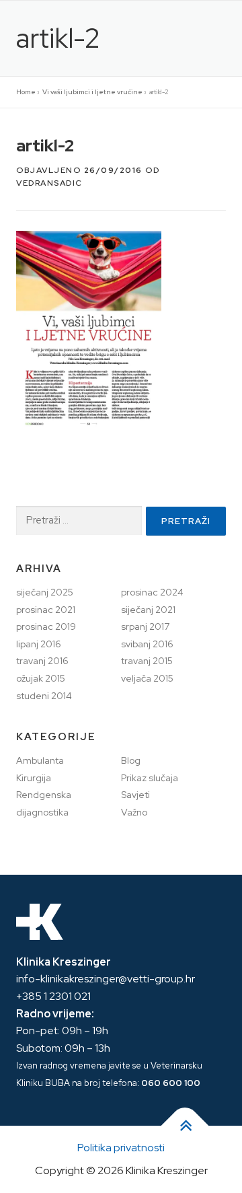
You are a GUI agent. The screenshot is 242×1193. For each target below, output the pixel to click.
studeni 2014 (44, 696)
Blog (130, 760)
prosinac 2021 (45, 610)
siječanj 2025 (44, 592)
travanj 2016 (42, 661)
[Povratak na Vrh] (185, 1126)
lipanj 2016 (38, 644)
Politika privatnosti (121, 1148)
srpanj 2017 (145, 626)
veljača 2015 (147, 678)
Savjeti (135, 795)
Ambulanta (40, 760)
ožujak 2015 (40, 678)
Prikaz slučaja (149, 778)
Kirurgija (33, 778)
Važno (134, 812)
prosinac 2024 (152, 592)
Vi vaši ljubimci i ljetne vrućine (92, 91)
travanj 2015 (147, 661)
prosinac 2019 (46, 626)
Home (26, 91)
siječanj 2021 (148, 610)
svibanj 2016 (147, 644)
